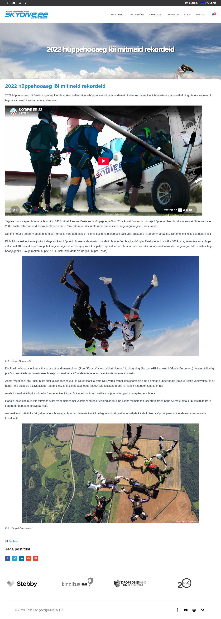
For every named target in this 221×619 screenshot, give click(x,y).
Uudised (13, 541)
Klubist (172, 14)
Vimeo (202, 610)
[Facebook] (7, 3)
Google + (28, 558)
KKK (186, 14)
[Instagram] (19, 3)
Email (35, 558)
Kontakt (200, 14)
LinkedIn (21, 558)
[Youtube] (13, 3)
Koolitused (117, 14)
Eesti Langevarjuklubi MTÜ (44, 610)
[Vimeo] (25, 3)
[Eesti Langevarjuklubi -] (26, 14)
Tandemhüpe (136, 14)
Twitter (14, 558)
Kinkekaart (155, 14)
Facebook (7, 558)
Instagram (194, 610)
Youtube (185, 610)
